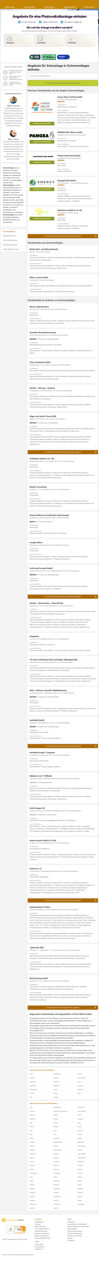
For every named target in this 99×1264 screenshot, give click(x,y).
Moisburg (80, 1165)
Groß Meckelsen (82, 1111)
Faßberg (80, 1200)
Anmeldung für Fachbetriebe (77, 1224)
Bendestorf (56, 1185)
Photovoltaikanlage (76, 1033)
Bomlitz (56, 1123)
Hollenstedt (56, 1204)
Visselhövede (33, 1173)
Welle (31, 1130)
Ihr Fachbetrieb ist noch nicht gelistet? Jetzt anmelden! (63, 1007)
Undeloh (32, 1126)
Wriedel (80, 1185)
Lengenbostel (57, 1196)
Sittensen (56, 1165)
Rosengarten (81, 1161)
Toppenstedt (57, 1188)
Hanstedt (56, 1192)
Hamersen (56, 1157)
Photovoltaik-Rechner (42, 1229)
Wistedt (32, 1161)
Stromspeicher (29, 7)
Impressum (71, 1240)
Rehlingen (56, 1154)
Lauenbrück (33, 1150)
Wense (31, 1181)
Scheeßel (32, 1185)
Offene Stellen (72, 1229)
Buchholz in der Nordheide (60, 1111)
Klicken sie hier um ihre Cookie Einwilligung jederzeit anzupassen (17, 1254)
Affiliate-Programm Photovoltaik (78, 1226)
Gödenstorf (32, 1192)
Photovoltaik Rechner (10, 240)
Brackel (55, 1177)
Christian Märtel (58, 1055)
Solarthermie (50, 7)
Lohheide (80, 1173)
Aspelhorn (56, 1208)
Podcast (37, 1224)
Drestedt (56, 1115)
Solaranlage (67, 1018)
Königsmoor (33, 1154)
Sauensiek (80, 1192)
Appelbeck (80, 1119)
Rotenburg (56, 1169)
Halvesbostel (81, 1107)
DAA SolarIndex (40, 1226)
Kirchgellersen (81, 1204)
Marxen (55, 1130)
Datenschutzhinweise (74, 1231)
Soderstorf (32, 1208)
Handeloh (32, 1142)
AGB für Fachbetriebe (74, 1236)
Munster (56, 1119)
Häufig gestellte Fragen (11, 249)
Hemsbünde (33, 1204)
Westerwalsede (81, 1146)
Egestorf (32, 1157)
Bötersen (80, 1177)
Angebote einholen (9, 236)
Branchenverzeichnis (42, 1236)
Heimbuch (32, 1111)
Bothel (31, 1177)
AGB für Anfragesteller (74, 1233)
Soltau (31, 1134)
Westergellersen (82, 1157)
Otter (31, 1123)
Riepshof (32, 1146)
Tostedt (31, 1169)
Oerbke (79, 1115)
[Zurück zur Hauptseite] (17, 1220)
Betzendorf (80, 1188)
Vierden (80, 1138)
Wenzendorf (57, 1161)
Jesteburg (32, 1200)
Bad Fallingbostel (58, 1142)
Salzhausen (56, 1181)
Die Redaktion (39, 1222)
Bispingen (32, 1115)
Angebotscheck (69, 7)
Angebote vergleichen (10, 245)
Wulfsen (80, 1134)
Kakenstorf (32, 1188)
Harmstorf (56, 1200)
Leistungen (71, 1222)
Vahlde (31, 1138)
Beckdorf (80, 1196)
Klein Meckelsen (82, 1154)
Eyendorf (56, 1146)
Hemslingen (33, 1119)
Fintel (31, 1107)
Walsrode (80, 1130)
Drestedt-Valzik (57, 1107)
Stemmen (32, 1165)
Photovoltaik (10, 7)
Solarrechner (89, 7)
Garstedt (80, 1126)
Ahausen (80, 1169)
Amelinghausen (58, 1150)
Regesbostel (81, 1142)
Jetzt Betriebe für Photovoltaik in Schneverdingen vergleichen (63, 236)
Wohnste (80, 1150)
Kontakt (70, 1238)
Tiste (55, 1134)
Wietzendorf (57, 1138)
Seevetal (80, 1181)
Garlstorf (56, 1126)
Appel (79, 1123)
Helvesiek (32, 1196)
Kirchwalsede (57, 1173)
